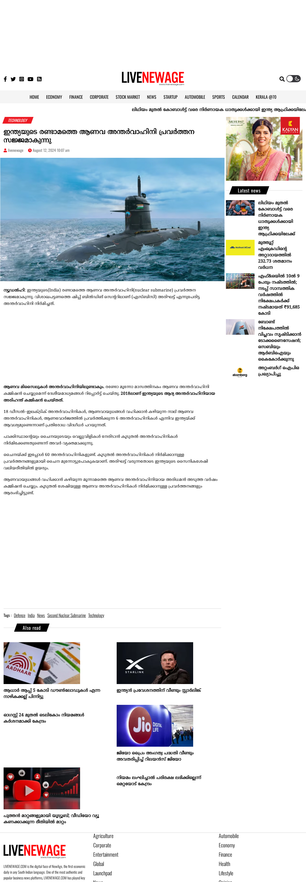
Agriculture (101, 835)
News (97, 876)
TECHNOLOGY (18, 120)
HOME (34, 97)
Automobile (227, 835)
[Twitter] (13, 79)
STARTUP (171, 97)
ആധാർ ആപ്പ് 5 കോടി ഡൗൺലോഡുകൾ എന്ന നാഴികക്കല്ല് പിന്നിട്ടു (52, 694)
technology (96, 615)
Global (97, 860)
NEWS (151, 97)
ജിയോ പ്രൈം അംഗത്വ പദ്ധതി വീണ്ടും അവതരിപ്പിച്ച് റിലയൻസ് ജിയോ (155, 756)
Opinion (224, 876)
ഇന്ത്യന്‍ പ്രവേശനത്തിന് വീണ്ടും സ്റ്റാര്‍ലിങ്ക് (159, 690)
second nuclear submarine (66, 615)
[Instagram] (21, 79)
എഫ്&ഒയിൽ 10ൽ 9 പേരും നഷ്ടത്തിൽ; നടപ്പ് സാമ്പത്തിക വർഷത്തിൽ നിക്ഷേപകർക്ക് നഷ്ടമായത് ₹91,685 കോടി (279, 295)
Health (223, 860)
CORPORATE (99, 97)
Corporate (100, 844)
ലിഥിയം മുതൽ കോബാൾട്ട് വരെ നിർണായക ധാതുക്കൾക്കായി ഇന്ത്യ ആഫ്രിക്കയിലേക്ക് (199, 110)
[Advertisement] (153, 33)
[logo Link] (153, 83)
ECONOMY (54, 97)
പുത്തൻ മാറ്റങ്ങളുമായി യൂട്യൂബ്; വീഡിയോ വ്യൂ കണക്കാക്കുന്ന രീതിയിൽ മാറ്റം (51, 819)
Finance (224, 852)
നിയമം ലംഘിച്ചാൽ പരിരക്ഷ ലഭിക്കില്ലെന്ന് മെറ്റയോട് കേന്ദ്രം (159, 781)
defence (19, 615)
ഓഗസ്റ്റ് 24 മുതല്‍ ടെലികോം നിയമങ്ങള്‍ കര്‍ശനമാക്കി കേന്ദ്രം (44, 718)
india (31, 615)
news (41, 615)
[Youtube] (30, 79)
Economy (225, 844)
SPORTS (218, 97)
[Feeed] (39, 79)
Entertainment (103, 852)
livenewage (15, 150)
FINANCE (76, 97)
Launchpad (101, 868)
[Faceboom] (5, 79)
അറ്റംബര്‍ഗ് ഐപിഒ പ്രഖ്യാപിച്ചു (278, 371)
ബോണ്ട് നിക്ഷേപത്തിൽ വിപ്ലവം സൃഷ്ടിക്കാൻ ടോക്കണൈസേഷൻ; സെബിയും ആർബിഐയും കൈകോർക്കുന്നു (279, 340)
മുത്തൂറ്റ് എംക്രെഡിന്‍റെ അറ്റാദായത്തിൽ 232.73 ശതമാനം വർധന (275, 255)
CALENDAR (240, 97)
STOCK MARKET (128, 97)
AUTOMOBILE (195, 97)
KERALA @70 (266, 97)
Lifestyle (225, 868)
